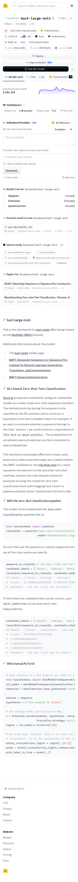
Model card (16, 77)
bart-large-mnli (36, 18)
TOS (5, 803)
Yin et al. (8, 398)
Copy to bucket (40, 62)
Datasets (8, 843)
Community (62, 77)
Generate (11, 170)
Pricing (7, 854)
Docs (6, 860)
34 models (69, 201)
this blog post (48, 465)
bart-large (43, 330)
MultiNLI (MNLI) (22, 335)
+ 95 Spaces (61, 263)
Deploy (39, 56)
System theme (16, 788)
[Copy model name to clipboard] (53, 18)
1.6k (70, 18)
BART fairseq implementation (28, 377)
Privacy (7, 808)
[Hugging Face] (5, 870)
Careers (7, 820)
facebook (12, 18)
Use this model (36, 69)
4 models (70, 206)
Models (7, 837)
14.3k (31, 23)
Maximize (70, 177)
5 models (70, 196)
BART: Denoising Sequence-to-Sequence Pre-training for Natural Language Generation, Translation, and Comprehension (38, 365)
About (7, 814)
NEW (34, 123)
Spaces (7, 849)
